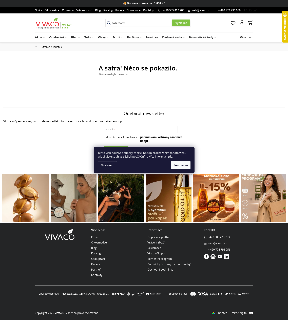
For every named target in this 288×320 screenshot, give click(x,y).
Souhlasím (181, 165)
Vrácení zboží (84, 10)
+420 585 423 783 (173, 10)
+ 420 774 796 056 (229, 10)
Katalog (108, 10)
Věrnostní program (159, 259)
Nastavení (107, 165)
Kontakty (148, 10)
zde (170, 156)
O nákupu (68, 10)
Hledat (181, 23)
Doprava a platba (158, 237)
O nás (38, 10)
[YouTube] (219, 256)
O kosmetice (52, 10)
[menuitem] (41, 37)
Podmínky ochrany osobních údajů (169, 264)
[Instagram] (213, 256)
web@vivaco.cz (201, 10)
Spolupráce (134, 10)
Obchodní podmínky (160, 269)
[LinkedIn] (226, 256)
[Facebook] (206, 256)
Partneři (96, 269)
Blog (98, 10)
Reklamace (154, 248)
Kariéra (119, 10)
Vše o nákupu (156, 253)
